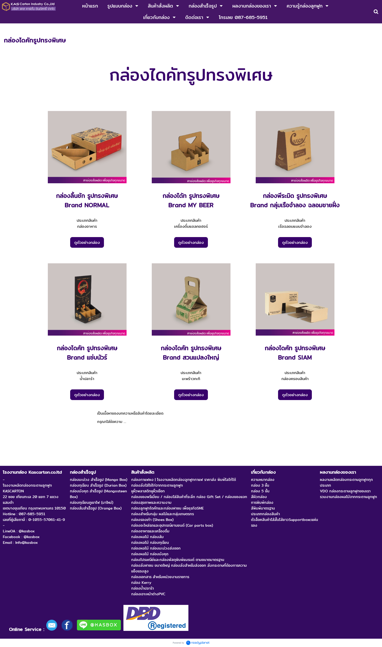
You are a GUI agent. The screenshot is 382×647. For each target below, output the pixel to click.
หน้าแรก (10, 29)
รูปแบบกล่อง (31, 29)
